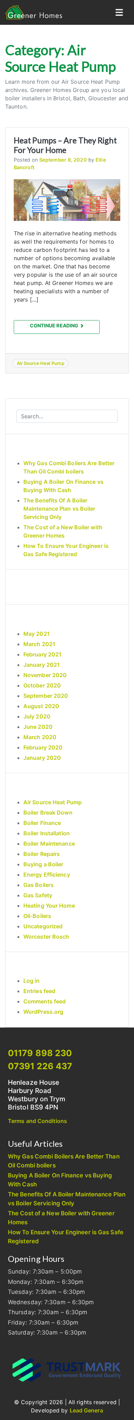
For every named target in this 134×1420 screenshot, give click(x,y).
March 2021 (39, 644)
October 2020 (42, 685)
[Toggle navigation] (119, 12)
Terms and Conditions (37, 1120)
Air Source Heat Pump (40, 363)
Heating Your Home (49, 905)
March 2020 (39, 737)
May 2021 (36, 633)
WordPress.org (43, 1011)
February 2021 (42, 654)
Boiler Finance (42, 822)
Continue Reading (55, 325)
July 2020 (37, 716)
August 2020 (41, 706)
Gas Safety (37, 895)
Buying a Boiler (43, 864)
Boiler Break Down (47, 812)
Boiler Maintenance (49, 843)
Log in (31, 980)
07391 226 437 (40, 1066)
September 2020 (45, 695)
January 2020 (42, 757)
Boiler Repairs (41, 853)
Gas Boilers (38, 884)
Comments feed (44, 1001)
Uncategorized (43, 926)
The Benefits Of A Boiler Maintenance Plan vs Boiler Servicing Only (59, 508)
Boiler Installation (46, 833)
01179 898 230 (40, 1053)
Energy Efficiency (46, 874)
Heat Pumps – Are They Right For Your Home (65, 145)
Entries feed (39, 991)
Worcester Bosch (46, 936)
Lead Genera (86, 1410)
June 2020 (38, 726)
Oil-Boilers (37, 915)
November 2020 (45, 675)
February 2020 (43, 747)
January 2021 (41, 664)
